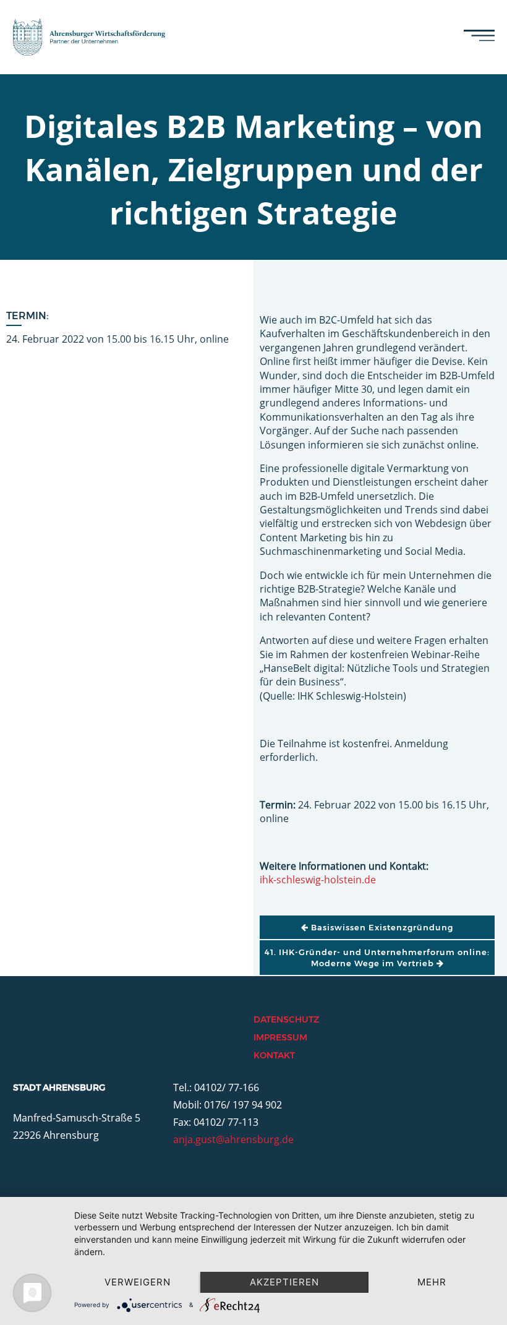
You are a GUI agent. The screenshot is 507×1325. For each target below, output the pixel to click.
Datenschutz (286, 1019)
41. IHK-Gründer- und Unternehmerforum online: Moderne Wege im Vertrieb (377, 957)
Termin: (27, 316)
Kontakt (274, 1055)
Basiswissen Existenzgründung (381, 927)
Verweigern (137, 1282)
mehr (431, 1282)
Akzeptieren (284, 1282)
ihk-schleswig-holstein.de (318, 879)
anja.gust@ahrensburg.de (233, 1139)
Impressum (280, 1037)
